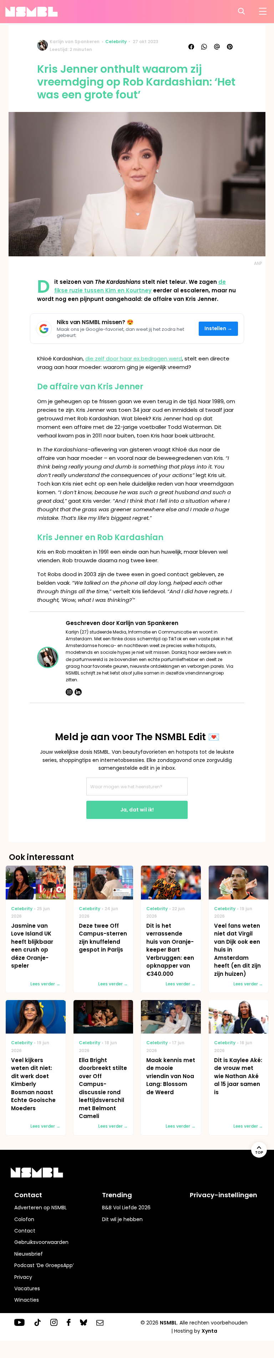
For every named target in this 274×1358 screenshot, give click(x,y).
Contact (24, 1230)
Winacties (26, 1299)
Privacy (23, 1277)
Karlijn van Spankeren (75, 42)
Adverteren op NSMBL (40, 1207)
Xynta (209, 1330)
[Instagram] (69, 692)
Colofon (24, 1219)
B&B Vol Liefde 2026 (126, 1207)
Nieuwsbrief (28, 1253)
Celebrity (116, 42)
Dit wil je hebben (122, 1219)
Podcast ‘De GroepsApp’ (44, 1265)
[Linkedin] (78, 692)
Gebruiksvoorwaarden (41, 1242)
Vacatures (27, 1288)
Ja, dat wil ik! (137, 809)
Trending (117, 1194)
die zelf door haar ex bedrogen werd (133, 358)
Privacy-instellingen (223, 1194)
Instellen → (218, 328)
